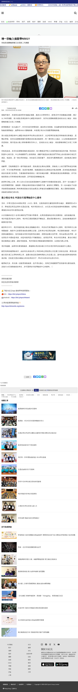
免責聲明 (21, 684)
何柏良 (68, 395)
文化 (76, 22)
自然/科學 (29, 653)
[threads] (50, 644)
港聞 (28, 22)
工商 (29, 672)
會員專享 (11, 22)
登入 (36, 390)
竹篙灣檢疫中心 (11, 395)
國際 (39, 22)
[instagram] (41, 644)
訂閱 (47, 390)
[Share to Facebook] (40, 108)
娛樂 (29, 666)
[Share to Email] (51, 108)
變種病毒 (45, 395)
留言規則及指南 (3, 385)
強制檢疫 (60, 395)
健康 (71, 22)
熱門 (23, 22)
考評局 (53, 395)
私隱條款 (29, 684)
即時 (18, 22)
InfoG (50, 22)
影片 (9, 647)
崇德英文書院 (30, 395)
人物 (9, 675)
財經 (44, 22)
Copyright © (37, 684)
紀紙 (29, 657)
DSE (38, 395)
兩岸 (33, 22)
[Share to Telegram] (45, 108)
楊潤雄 (21, 395)
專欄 (55, 22)
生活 (66, 22)
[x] (54, 644)
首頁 (2, 22)
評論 (60, 22)
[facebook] (46, 644)
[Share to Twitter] (43, 108)
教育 (29, 663)
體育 (29, 660)
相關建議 (5, 684)
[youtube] (58, 644)
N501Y (21, 397)
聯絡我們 (13, 684)
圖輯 (29, 669)
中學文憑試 (4, 397)
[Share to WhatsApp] (48, 108)
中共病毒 (13, 397)
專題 (9, 669)
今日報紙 (9, 644)
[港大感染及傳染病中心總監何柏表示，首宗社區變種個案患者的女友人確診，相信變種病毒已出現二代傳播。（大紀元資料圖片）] (39, 72)
